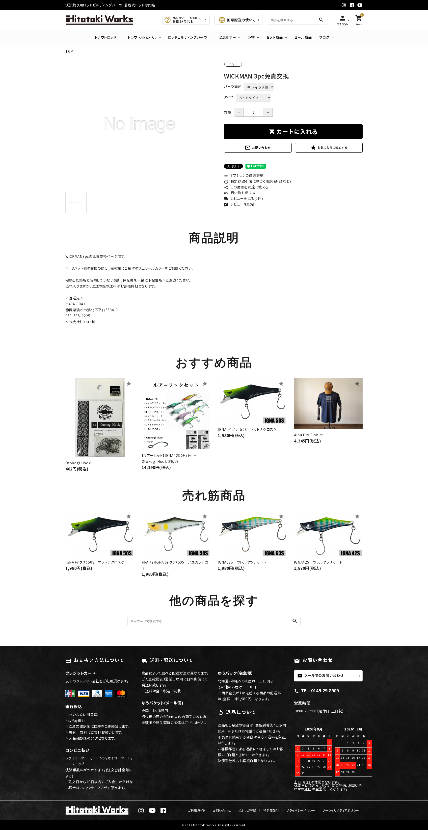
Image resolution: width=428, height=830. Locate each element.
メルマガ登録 (247, 810)
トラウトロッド (105, 37)
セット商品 (274, 37)
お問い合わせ (257, 148)
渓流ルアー (227, 37)
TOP (69, 51)
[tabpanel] (139, 125)
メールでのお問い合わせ (320, 675)
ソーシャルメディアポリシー (340, 810)
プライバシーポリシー (300, 810)
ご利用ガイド (197, 810)
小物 (251, 37)
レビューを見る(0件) (243, 198)
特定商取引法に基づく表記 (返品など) (257, 181)
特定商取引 (271, 810)
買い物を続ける (239, 192)
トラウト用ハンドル (142, 37)
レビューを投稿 (239, 204)
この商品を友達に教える (246, 186)
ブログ (324, 37)
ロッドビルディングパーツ (187, 37)
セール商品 (303, 37)
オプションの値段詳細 (244, 175)
